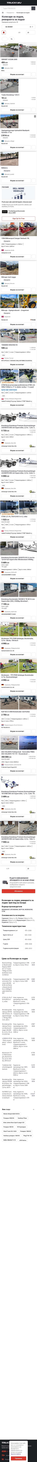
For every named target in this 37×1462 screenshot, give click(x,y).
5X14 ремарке (21, 1127)
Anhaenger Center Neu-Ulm (9, 446)
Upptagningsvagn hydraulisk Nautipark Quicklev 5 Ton (15, 131)
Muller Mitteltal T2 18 (9, 1140)
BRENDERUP (6, 909)
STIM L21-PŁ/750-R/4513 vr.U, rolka (14, 517)
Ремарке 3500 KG (8, 1118)
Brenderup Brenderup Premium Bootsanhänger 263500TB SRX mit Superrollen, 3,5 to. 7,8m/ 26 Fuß (18, 838)
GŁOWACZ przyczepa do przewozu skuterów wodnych (7, 1095)
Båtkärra (4, 168)
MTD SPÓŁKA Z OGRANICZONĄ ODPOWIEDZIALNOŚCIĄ (16, 360)
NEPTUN (21, 909)
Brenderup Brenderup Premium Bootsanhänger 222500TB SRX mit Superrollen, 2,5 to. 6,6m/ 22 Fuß (18, 472)
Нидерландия (21, 920)
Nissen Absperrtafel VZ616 (11, 1114)
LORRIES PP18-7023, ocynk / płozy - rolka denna (7, 1041)
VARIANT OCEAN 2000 (9, 59)
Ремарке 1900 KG (25, 1131)
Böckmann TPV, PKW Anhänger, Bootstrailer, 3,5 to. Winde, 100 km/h (17, 639)
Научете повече (16, 1454)
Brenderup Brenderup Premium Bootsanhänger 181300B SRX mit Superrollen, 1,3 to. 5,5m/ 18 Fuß (18, 793)
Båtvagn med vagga (8, 277)
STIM (3, 911)
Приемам (18, 1458)
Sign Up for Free (18, 218)
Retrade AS (4, 320)
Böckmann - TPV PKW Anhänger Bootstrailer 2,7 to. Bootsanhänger (17, 676)
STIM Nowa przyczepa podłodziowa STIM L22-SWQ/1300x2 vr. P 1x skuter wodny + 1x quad (18, 386)
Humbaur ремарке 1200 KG (11, 1135)
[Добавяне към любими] (34, 74)
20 (28, 32)
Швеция (4, 920)
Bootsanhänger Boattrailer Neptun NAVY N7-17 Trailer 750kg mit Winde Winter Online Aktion (7, 969)
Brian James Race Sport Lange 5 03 (13, 1122)
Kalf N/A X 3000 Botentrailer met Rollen (15, 712)
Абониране (18, 891)
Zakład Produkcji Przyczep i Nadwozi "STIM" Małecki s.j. (16, 401)
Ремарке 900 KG (8, 1127)
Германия (5, 918)
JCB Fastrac (22, 1140)
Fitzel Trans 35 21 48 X (9, 1131)
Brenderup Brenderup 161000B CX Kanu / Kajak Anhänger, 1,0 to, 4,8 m (7, 1083)
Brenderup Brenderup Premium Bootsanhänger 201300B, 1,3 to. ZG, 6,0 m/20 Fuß (7, 1029)
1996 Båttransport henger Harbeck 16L (15, 238)
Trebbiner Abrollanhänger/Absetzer (7, 1067)
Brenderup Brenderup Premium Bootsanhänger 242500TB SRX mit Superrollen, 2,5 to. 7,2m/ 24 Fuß (18, 427)
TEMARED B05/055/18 (9, 345)
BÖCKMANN (14, 909)
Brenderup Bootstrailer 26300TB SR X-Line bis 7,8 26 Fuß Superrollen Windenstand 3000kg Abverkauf (18, 559)
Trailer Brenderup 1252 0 (10, 95)
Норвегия (5, 922)
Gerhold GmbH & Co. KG (7, 650)
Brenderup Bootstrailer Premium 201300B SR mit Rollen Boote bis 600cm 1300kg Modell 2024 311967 (7, 986)
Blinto (2, 70)
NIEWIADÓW (28, 909)
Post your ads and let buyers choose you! (17, 202)
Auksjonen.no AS (6, 252)
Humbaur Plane (22, 1118)
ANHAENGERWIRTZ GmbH (8, 575)
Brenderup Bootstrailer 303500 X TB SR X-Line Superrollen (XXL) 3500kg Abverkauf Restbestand (18, 600)
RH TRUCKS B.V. (5, 727)
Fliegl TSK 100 (27, 1135)
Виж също (6, 1109)
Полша (20, 918)
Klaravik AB (4, 106)
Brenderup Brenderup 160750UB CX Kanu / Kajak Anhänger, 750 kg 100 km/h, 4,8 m (7, 1015)
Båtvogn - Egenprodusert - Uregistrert (15, 310)
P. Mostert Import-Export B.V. (9, 767)
